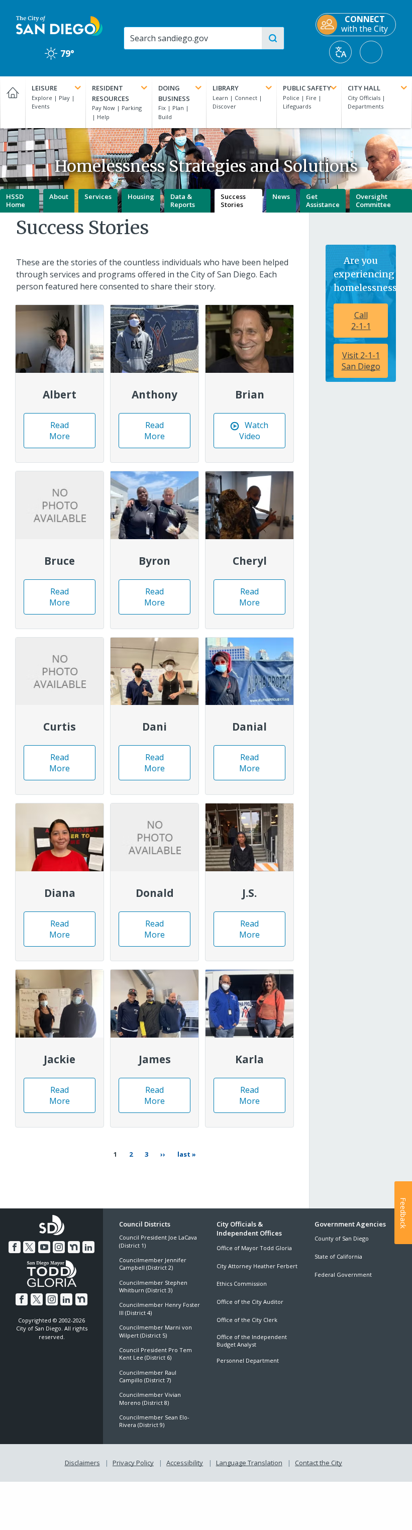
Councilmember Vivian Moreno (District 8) (150, 1398)
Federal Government (343, 1274)
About (58, 196)
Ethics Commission (242, 1283)
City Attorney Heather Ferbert (257, 1266)
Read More (70, 434)
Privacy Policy (133, 1462)
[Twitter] (29, 1247)
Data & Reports (182, 200)
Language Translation (249, 1462)
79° (59, 53)
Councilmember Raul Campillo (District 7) (147, 1376)
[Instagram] (59, 1247)
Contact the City (318, 1462)
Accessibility (184, 1462)
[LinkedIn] (88, 1247)
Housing (141, 196)
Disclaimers (82, 1462)
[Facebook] (15, 1247)
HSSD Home (15, 200)
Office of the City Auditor (250, 1301)
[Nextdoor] (74, 1247)
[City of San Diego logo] (59, 25)
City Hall (364, 87)
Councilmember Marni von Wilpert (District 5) (155, 1331)
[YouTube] (44, 1247)
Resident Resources (110, 93)
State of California (338, 1256)
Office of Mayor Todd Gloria (254, 1248)
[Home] (12, 102)
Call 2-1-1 (361, 321)
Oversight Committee (373, 200)
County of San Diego (342, 1238)
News (281, 196)
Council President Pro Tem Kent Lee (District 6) (155, 1353)
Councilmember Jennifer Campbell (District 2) (152, 1263)
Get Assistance (323, 200)
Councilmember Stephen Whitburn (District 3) (153, 1286)
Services (98, 196)
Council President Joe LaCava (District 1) (158, 1241)
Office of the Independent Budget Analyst (252, 1340)
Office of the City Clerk (247, 1319)
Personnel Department (248, 1360)
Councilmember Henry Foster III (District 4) (159, 1308)
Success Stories (233, 200)
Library (226, 87)
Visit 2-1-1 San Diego (361, 361)
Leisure (44, 87)
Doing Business (174, 93)
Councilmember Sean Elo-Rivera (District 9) (154, 1421)
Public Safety (307, 87)
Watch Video (260, 434)
